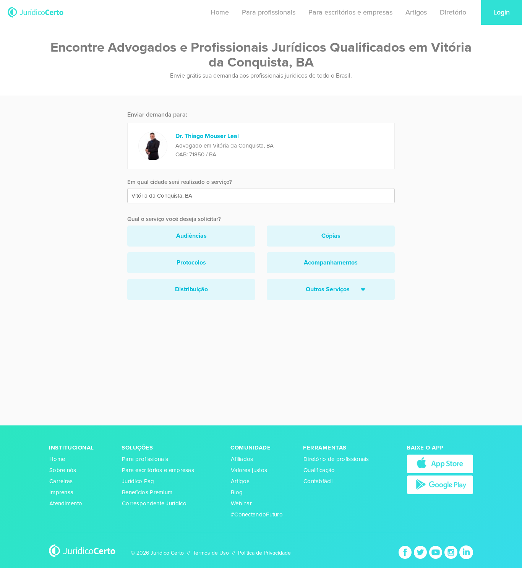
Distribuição (191, 289)
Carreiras (61, 481)
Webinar (241, 503)
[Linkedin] (466, 552)
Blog (237, 492)
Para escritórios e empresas (350, 12)
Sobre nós (62, 470)
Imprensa (61, 492)
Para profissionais (268, 12)
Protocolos (191, 262)
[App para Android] (440, 484)
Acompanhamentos (331, 262)
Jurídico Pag (138, 481)
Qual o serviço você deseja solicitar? (174, 219)
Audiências (191, 236)
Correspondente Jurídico (154, 503)
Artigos (416, 12)
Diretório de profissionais (336, 459)
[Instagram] (451, 552)
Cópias (330, 236)
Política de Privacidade (264, 553)
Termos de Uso (211, 553)
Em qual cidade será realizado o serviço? (179, 182)
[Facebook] (405, 552)
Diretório (453, 12)
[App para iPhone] (440, 463)
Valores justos (249, 470)
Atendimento (65, 503)
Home (220, 12)
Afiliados (242, 459)
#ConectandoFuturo (257, 514)
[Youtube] (436, 552)
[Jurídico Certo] (35, 11)
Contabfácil (317, 481)
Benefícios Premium (147, 492)
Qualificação (319, 470)
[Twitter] (421, 552)
